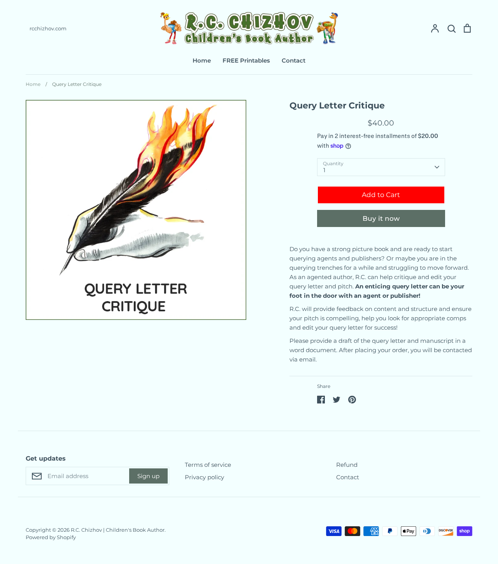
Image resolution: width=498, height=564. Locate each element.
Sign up (148, 476)
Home (202, 60)
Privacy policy (204, 477)
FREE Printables (246, 60)
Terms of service (208, 464)
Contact (293, 60)
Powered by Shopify (51, 537)
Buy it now (381, 218)
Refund (347, 464)
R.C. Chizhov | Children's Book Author (118, 530)
